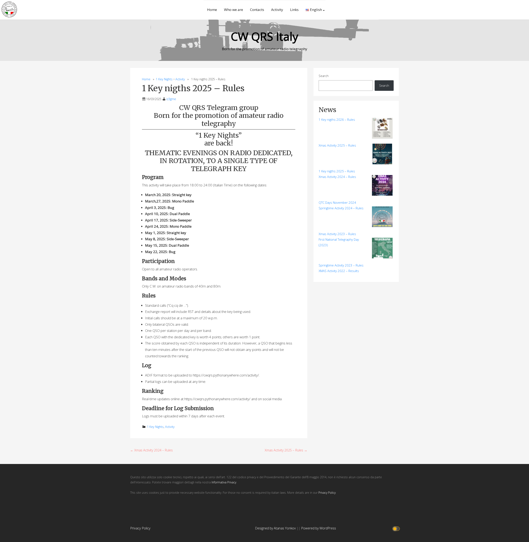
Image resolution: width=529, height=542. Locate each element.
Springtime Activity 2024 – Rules (341, 208)
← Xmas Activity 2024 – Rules (151, 450)
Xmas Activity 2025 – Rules (337, 145)
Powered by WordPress (318, 528)
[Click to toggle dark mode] (396, 528)
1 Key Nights (164, 79)
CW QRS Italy (264, 36)
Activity (277, 9)
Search (324, 76)
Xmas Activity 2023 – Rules (337, 234)
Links (294, 9)
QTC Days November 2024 (337, 202)
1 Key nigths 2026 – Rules (337, 119)
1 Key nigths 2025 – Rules (337, 171)
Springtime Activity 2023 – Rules (341, 265)
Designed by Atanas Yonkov (276, 528)
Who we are (233, 9)
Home (212, 9)
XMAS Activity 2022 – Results (339, 271)
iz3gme (171, 99)
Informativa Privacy (224, 482)
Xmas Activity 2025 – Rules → (286, 450)
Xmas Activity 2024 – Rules (337, 177)
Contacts (257, 9)
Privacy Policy (327, 493)
